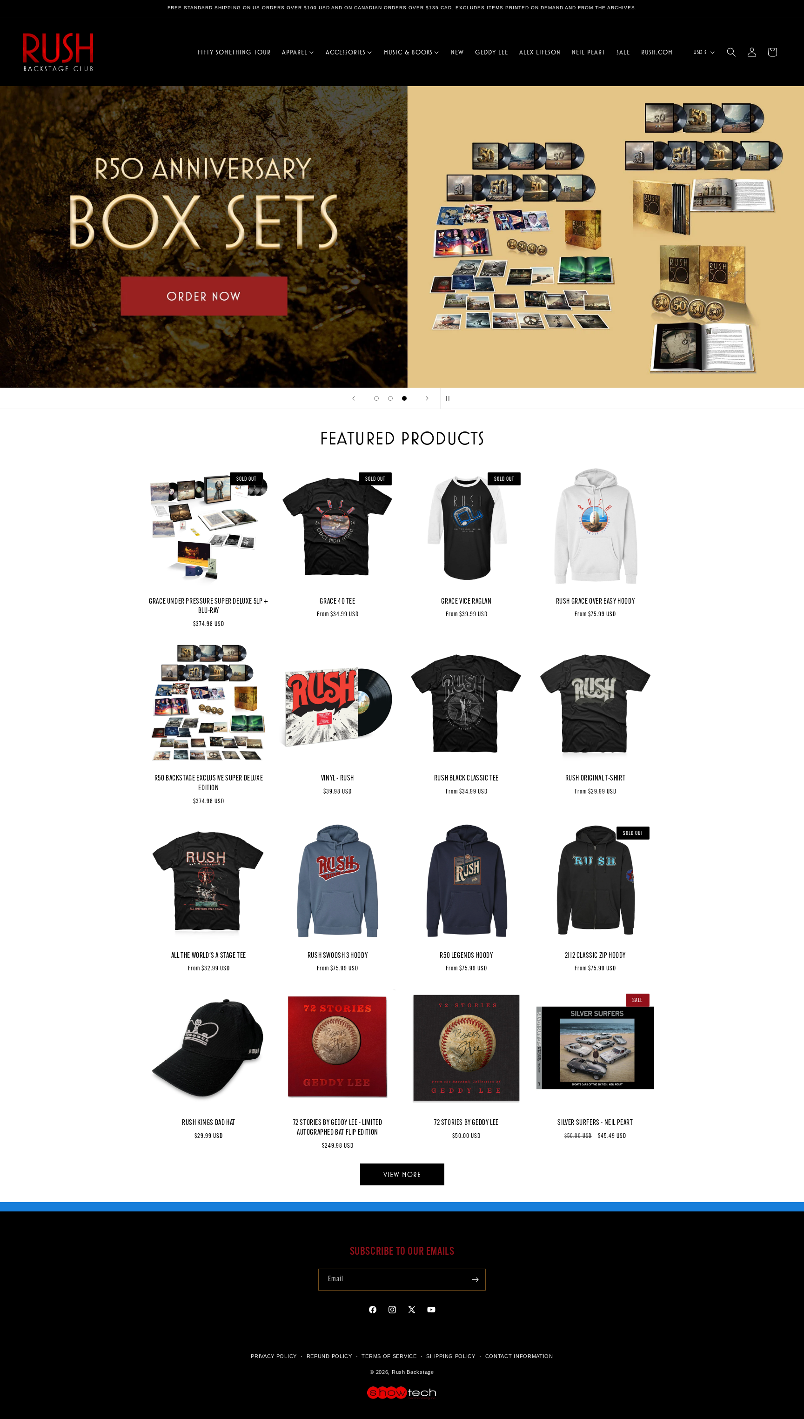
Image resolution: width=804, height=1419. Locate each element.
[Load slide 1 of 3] (376, 398)
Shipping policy (451, 1356)
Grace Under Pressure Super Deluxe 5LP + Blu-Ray (208, 606)
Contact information (519, 1356)
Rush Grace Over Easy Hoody (595, 601)
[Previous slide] (353, 398)
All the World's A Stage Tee (208, 956)
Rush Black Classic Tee (466, 778)
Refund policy (329, 1356)
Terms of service (389, 1356)
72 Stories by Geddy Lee (466, 1123)
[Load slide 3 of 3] (404, 398)
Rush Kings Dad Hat (208, 1123)
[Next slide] (427, 398)
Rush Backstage (413, 1372)
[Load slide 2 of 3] (390, 398)
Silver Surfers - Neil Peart (595, 1123)
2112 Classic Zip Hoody (595, 956)
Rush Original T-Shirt (595, 778)
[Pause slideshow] (450, 398)
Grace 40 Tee (337, 601)
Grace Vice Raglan (466, 601)
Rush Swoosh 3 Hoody (338, 956)
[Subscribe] (475, 1280)
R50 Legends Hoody (466, 956)
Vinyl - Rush (337, 778)
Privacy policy (274, 1356)
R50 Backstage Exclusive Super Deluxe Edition (208, 783)
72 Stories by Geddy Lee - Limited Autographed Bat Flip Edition (337, 1128)
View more (402, 1174)
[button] (298, 52)
